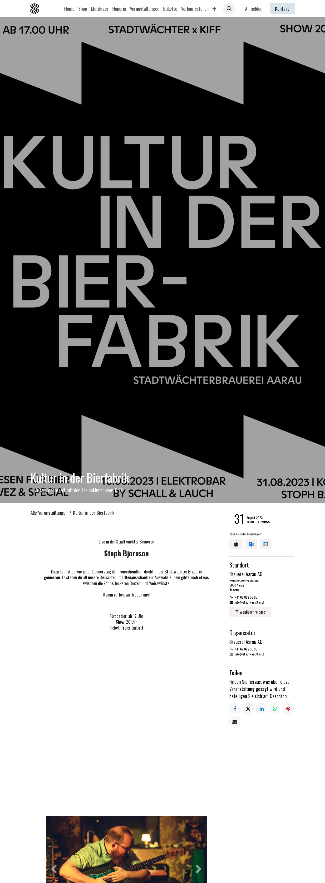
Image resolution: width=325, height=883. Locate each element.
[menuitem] (69, 8)
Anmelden (253, 8)
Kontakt (282, 8)
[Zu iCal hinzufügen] (236, 544)
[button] (229, 8)
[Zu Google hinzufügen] (265, 544)
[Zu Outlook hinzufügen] (251, 544)
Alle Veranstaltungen (49, 512)
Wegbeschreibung (252, 612)
